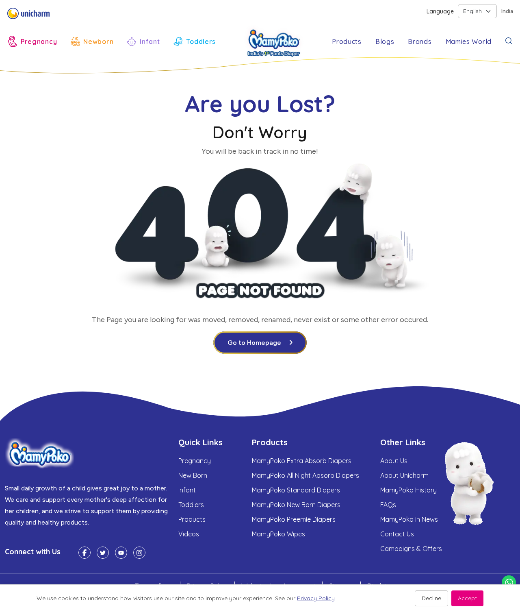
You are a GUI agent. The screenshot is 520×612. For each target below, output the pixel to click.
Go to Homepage (254, 342)
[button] (32, 41)
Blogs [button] (384, 41)
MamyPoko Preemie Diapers (294, 519)
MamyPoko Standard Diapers (296, 490)
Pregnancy (194, 461)
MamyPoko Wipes (278, 534)
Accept (467, 598)
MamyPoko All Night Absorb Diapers (305, 475)
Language (440, 11)
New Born (192, 475)
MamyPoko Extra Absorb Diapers (301, 461)
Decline (431, 598)
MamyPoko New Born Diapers (296, 505)
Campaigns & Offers (411, 548)
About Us (393, 461)
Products (192, 519)
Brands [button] (419, 41)
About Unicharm (404, 475)
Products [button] (347, 41)
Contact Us (397, 534)
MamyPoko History (408, 490)
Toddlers (191, 505)
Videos (188, 534)
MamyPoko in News (409, 519)
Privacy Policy (316, 598)
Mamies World (469, 41)
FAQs (388, 505)
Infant (187, 490)
